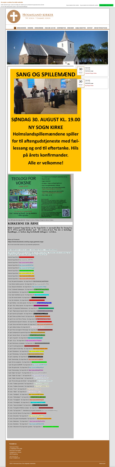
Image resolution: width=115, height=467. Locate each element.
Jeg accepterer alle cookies (106, 5)
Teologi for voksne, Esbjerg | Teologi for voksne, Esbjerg (39, 220)
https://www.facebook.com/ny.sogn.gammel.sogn (25, 242)
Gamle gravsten (80, 28)
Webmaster (102, 463)
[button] (14, 47)
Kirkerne (30, 28)
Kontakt (90, 28)
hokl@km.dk (16, 458)
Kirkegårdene (39, 28)
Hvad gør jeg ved (50, 28)
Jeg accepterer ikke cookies (72, 5)
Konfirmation (61, 28)
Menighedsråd (21, 28)
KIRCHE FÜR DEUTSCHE (100, 28)
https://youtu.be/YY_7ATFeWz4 (50, 426)
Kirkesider (70, 28)
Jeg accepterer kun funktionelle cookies (89, 5)
